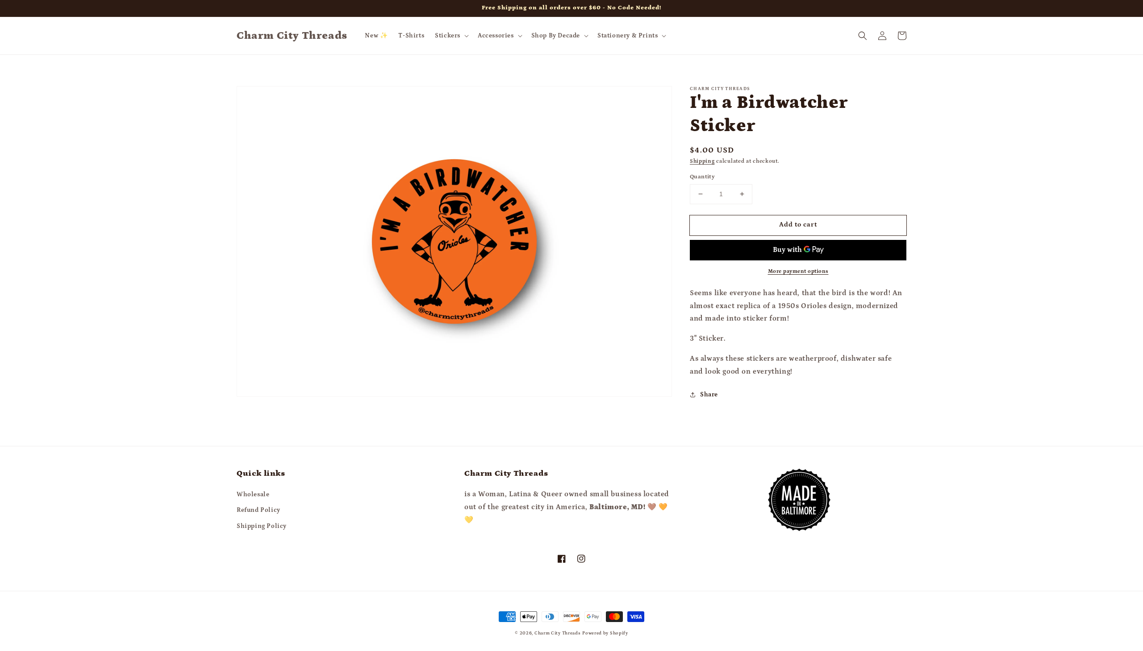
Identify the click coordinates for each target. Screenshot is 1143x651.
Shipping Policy (262, 526)
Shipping (702, 161)
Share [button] (709, 394)
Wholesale (253, 494)
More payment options (798, 271)
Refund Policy (258, 510)
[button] (451, 35)
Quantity (702, 176)
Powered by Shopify (605, 633)
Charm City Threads (557, 633)
